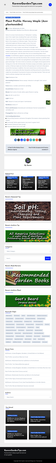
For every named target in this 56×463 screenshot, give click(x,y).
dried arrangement (38, 321)
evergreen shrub (30, 324)
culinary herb (9, 321)
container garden (19, 318)
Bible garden (9, 315)
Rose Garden (37, 336)
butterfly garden (31, 315)
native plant (18, 333)
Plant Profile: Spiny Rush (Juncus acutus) (42, 182)
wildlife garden (26, 342)
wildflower (8, 342)
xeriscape (45, 342)
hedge (37, 327)
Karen (11, 28)
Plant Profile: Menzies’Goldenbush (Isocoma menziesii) (19, 386)
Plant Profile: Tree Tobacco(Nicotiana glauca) (17, 364)
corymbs (8, 55)
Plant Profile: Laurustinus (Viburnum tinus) (12, 182)
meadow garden (38, 330)
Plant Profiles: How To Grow (13, 17)
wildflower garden (17, 342)
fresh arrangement (21, 327)
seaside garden (45, 336)
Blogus (32, 461)
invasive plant (29, 330)
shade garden (9, 339)
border (23, 315)
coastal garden (9, 318)
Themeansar (39, 461)
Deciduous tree (28, 321)
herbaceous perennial (11, 330)
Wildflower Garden (12, 415)
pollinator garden (20, 336)
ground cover (31, 327)
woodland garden (36, 342)
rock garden (29, 336)
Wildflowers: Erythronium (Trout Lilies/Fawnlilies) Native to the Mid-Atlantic (25, 382)
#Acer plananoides (11, 30)
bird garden (16, 315)
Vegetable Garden (19, 339)
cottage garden (41, 318)
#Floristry (26, 30)
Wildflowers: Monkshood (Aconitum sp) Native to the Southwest (22, 360)
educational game (10, 324)
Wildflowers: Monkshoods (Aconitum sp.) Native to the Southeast (22, 375)
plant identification (38, 333)
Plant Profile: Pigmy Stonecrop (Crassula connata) (18, 378)
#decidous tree (20, 30)
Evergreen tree (39, 324)
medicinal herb (9, 333)
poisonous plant (10, 336)
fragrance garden (10, 327)
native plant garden (27, 333)
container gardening (30, 318)
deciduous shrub (18, 321)
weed (35, 339)
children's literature (42, 315)
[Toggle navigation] (5, 4)
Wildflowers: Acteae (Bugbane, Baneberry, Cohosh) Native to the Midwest (24, 353)
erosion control (20, 324)
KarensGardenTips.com (27, 3)
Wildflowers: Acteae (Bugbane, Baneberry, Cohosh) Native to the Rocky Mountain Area (28, 367)
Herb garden (21, 330)
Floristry (47, 324)
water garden (28, 339)
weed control (41, 339)
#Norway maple (33, 30)
